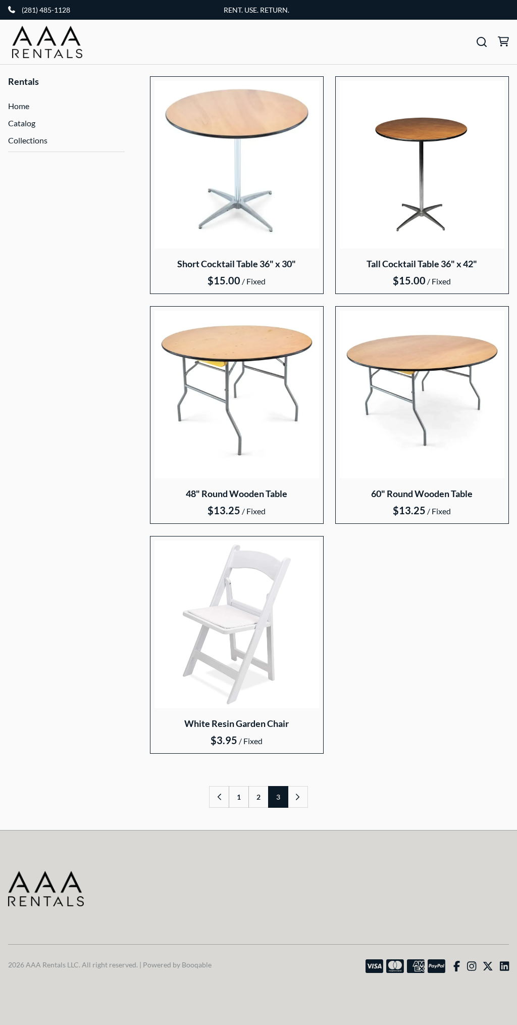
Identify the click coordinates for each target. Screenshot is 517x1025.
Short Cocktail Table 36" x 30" (236, 263)
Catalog (21, 123)
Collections (27, 140)
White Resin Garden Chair (236, 723)
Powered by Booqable (177, 964)
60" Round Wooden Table (422, 493)
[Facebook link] (456, 966)
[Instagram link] (471, 966)
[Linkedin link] (504, 966)
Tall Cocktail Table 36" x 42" (422, 263)
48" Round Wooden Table (236, 493)
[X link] (487, 966)
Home (18, 106)
